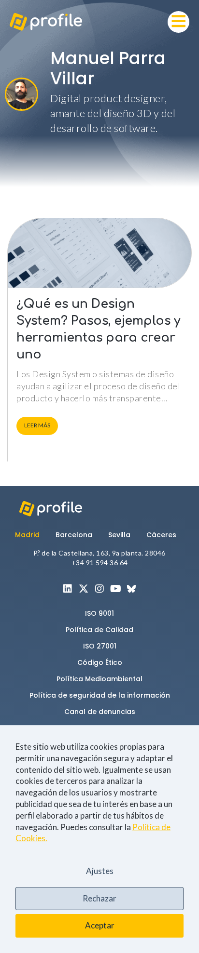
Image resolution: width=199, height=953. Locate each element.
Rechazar (99, 898)
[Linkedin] (67, 589)
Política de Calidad (99, 630)
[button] (178, 22)
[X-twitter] (83, 589)
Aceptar (99, 925)
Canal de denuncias (99, 711)
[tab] (31, 535)
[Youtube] (115, 589)
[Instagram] (99, 589)
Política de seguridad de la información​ (99, 695)
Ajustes (100, 871)
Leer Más (37, 425)
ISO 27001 (99, 646)
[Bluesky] (131, 589)
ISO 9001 (99, 613)
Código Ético (99, 662)
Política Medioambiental (99, 679)
